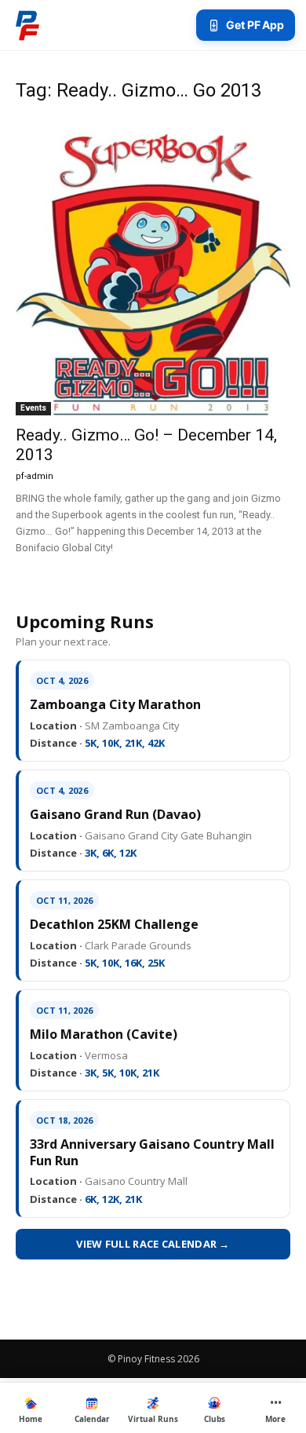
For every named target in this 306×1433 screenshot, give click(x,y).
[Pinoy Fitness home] (27, 25)
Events (33, 408)
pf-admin (34, 476)
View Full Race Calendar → (153, 1244)
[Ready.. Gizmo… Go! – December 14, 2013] (153, 266)
